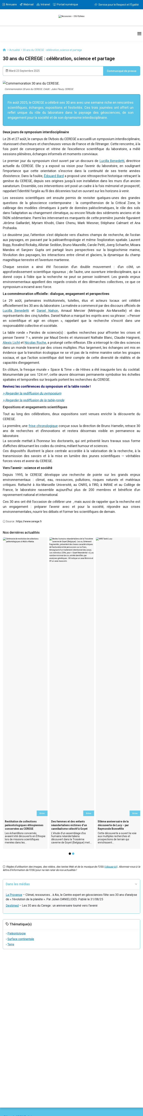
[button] (70, 854)
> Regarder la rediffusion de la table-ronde (33, 400)
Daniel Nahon (47, 311)
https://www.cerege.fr (29, 521)
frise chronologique (43, 426)
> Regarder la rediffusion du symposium (32, 393)
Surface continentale (20, 939)
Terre (10, 944)
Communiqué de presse (121, 70)
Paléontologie (16, 933)
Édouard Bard (54, 176)
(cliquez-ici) (110, 866)
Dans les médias (18, 884)
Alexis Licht (11, 342)
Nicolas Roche (35, 342)
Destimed (12, 905)
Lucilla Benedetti (112, 161)
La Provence (14, 895)
